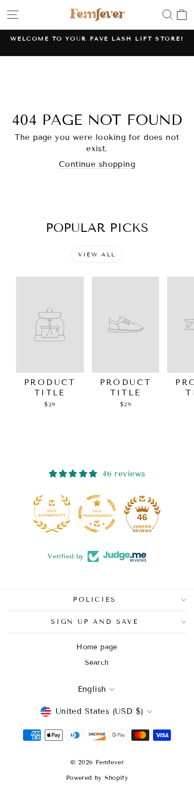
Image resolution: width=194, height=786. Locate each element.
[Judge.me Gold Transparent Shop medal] (97, 513)
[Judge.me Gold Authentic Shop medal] (52, 513)
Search (97, 662)
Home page (97, 647)
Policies (94, 600)
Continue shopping (97, 164)
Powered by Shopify (97, 778)
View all (96, 254)
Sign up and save (94, 622)
